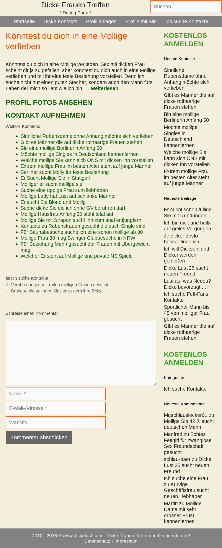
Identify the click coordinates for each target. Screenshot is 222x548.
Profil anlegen (101, 21)
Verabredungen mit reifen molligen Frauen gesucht (59, 284)
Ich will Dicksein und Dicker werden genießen (186, 255)
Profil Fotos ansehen (49, 102)
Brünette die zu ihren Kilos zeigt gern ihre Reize (57, 291)
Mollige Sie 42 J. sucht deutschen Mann (189, 424)
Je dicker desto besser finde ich (181, 239)
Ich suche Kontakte (186, 21)
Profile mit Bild (141, 21)
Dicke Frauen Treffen (75, 5)
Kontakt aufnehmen (45, 115)
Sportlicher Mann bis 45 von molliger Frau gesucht (187, 313)
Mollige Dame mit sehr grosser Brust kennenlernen (183, 512)
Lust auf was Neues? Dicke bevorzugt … (187, 284)
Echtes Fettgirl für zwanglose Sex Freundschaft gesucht (188, 443)
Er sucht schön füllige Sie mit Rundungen (188, 212)
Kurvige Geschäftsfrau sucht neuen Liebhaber (186, 490)
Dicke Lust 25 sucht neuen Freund (186, 271)
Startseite (24, 21)
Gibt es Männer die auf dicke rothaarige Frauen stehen (189, 332)
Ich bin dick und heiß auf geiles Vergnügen (187, 226)
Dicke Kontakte (60, 21)
